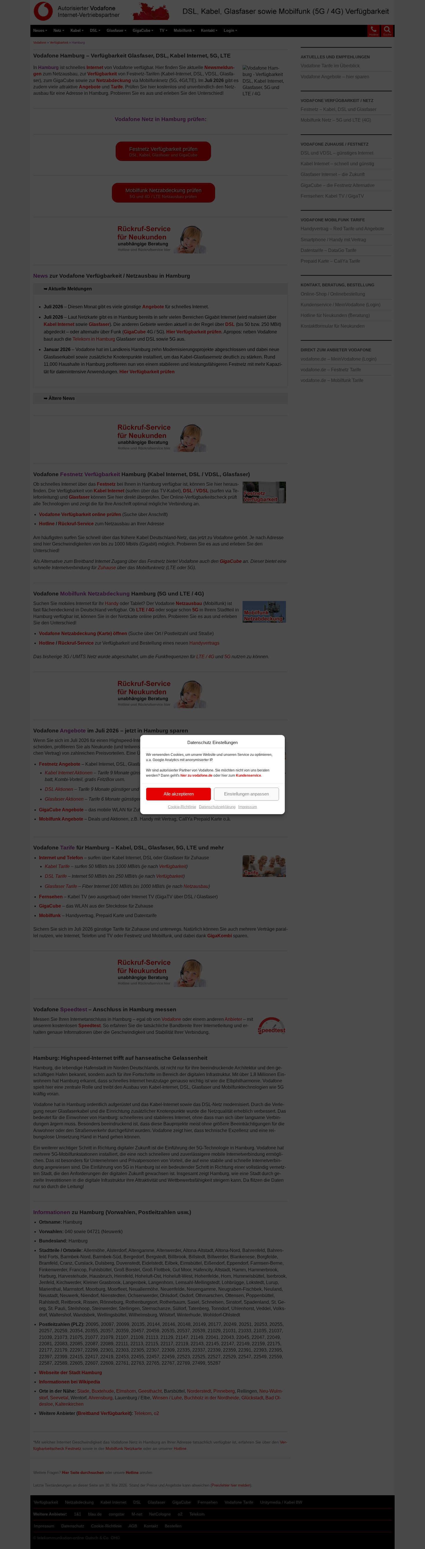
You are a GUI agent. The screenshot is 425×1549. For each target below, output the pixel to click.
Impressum (247, 806)
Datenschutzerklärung (217, 806)
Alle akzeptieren (179, 793)
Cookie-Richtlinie (182, 806)
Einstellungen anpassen (246, 793)
